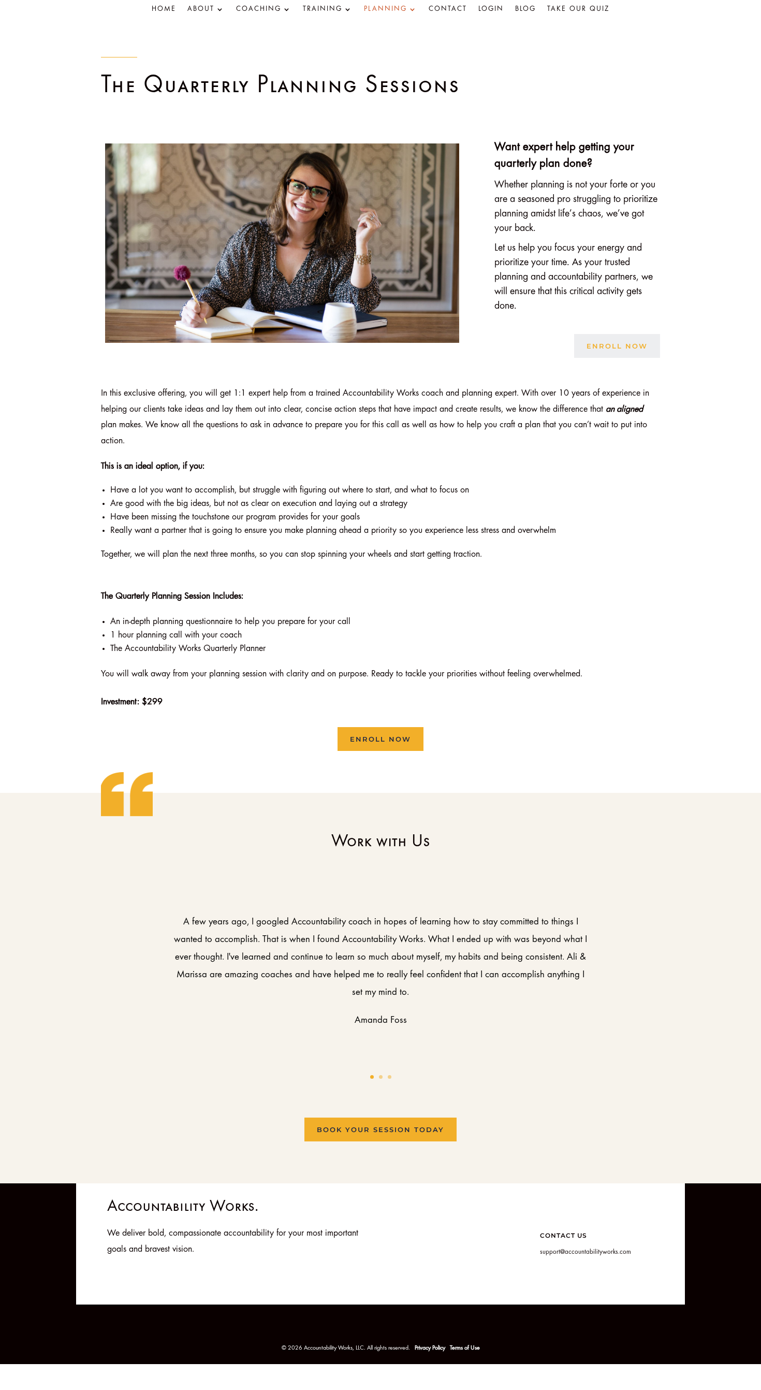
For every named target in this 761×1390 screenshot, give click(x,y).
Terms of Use (465, 1348)
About (200, 9)
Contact (448, 9)
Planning (385, 9)
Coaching (258, 9)
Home (164, 9)
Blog (525, 9)
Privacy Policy (431, 1348)
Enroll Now (617, 346)
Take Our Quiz (578, 9)
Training (322, 9)
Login (491, 9)
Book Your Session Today (380, 1129)
